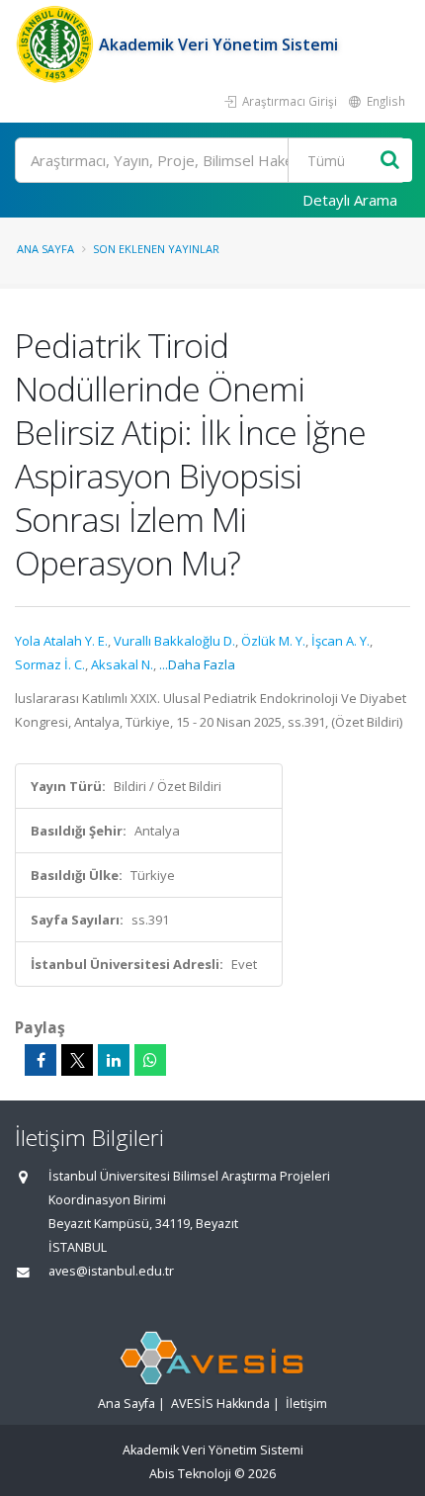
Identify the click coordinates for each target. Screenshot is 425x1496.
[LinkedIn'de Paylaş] (113, 1060)
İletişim (306, 1403)
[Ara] (390, 160)
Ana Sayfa (45, 248)
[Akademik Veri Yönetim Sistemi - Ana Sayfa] (57, 44)
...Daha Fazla (197, 664)
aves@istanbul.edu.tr (111, 1271)
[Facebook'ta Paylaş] (40, 1060)
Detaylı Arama (349, 200)
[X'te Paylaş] (77, 1060)
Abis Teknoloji (190, 1473)
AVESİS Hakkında (220, 1403)
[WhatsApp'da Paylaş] (150, 1060)
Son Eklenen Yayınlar (156, 248)
